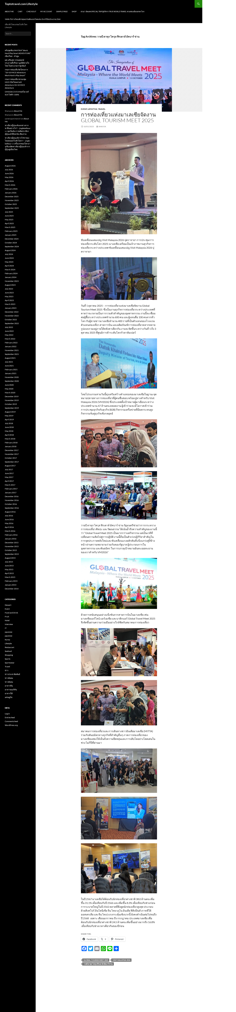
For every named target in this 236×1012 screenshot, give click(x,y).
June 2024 (9, 258)
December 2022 (11, 312)
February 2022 (11, 342)
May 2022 (9, 335)
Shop (74, 11)
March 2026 (10, 185)
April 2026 (9, 181)
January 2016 (10, 538)
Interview (9, 624)
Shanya (102, 126)
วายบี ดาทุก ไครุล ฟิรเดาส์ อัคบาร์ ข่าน (98, 964)
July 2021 (9, 362)
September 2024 (12, 246)
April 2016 (9, 527)
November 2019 (12, 400)
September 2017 (12, 462)
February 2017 (11, 488)
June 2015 (9, 565)
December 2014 (11, 588)
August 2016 (10, 512)
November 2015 (12, 546)
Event (84, 109)
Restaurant (9, 647)
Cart (20, 11)
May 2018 (9, 431)
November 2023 (12, 281)
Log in (7, 713)
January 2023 (10, 308)
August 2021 (10, 358)
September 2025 (12, 208)
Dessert (8, 605)
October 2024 (11, 242)
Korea (7, 639)
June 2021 (9, 365)
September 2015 (12, 554)
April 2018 (9, 435)
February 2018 (11, 442)
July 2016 (9, 515)
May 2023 (9, 296)
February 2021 (11, 369)
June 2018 (9, 427)
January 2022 (10, 346)
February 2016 (11, 535)
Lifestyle (92, 109)
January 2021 (10, 373)
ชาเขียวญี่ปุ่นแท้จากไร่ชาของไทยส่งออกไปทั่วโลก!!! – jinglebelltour (17, 141)
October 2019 (11, 404)
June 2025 (9, 216)
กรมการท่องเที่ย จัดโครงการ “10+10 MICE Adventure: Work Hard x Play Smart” (16, 72)
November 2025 (12, 200)
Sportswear (9, 662)
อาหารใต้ (9, 693)
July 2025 (9, 212)
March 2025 (10, 227)
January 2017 (10, 492)
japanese (8, 632)
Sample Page (62, 11)
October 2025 (11, 204)
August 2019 (10, 412)
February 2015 (11, 581)
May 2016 (9, 523)
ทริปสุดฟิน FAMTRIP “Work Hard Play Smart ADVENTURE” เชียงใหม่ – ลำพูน (18, 53)
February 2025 (11, 231)
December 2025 (11, 196)
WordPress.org (11, 725)
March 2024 (10, 269)
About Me (9, 11)
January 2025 (10, 235)
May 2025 (9, 219)
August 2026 (10, 166)
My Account (46, 11)
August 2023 (10, 285)
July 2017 (9, 469)
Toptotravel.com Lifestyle (21, 4)
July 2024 (9, 254)
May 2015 (9, 569)
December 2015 (11, 542)
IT (6, 628)
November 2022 (12, 315)
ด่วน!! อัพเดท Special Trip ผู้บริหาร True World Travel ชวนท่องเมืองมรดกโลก (112, 11)
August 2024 (10, 250)
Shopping (9, 655)
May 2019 (9, 415)
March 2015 (10, 577)
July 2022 (9, 327)
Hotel (7, 620)
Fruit (7, 616)
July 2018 (9, 423)
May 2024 (9, 262)
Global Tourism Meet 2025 (96, 960)
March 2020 (10, 392)
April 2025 (9, 223)
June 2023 (9, 292)
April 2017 (9, 481)
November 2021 (12, 350)
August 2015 (10, 558)
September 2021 (12, 354)
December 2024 (11, 239)
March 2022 (10, 339)
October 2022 (11, 319)
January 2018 (10, 446)
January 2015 (10, 585)
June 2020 (9, 385)
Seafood (8, 651)
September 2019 (12, 408)
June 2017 (9, 473)
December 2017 (11, 450)
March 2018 (10, 439)
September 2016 (12, 508)
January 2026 (10, 192)
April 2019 (9, 419)
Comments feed (11, 721)
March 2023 (10, 304)
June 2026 (9, 173)
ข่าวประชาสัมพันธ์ (12, 674)
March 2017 (10, 485)
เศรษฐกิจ (8, 697)
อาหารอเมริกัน (11, 689)
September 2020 (12, 381)
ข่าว (6, 670)
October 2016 (11, 504)
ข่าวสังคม (9, 678)
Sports (7, 659)
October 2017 (11, 458)
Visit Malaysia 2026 (121, 960)
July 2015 (9, 562)
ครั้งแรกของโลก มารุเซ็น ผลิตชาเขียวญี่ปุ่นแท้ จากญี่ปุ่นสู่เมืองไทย (17, 146)
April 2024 (9, 265)
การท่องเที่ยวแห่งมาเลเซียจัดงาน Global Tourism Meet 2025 (118, 117)
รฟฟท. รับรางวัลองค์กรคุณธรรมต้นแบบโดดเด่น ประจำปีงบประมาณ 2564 (32, 19)
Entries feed (10, 717)
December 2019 (11, 396)
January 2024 (10, 277)
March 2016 (10, 531)
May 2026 (9, 177)
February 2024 (11, 273)
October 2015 (11, 550)
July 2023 (9, 289)
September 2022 (12, 323)
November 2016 (12, 500)
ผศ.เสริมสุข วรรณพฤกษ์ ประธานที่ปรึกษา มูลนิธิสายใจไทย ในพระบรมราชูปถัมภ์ (17, 63)
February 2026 (11, 189)
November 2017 (12, 454)
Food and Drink (11, 612)
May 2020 (9, 389)
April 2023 (9, 300)
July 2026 (9, 169)
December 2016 (11, 496)
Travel (101, 109)
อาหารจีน (9, 686)
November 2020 (12, 377)
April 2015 (9, 573)
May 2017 (9, 477)
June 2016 (9, 519)
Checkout (31, 11)
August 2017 (10, 465)
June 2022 (9, 331)
